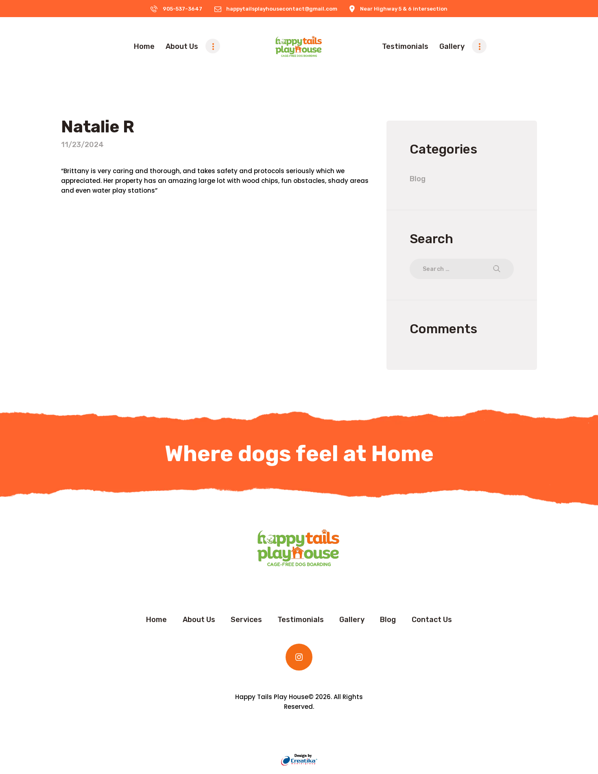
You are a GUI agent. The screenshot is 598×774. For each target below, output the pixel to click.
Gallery (351, 619)
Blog (418, 178)
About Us (199, 619)
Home (156, 619)
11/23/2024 (82, 144)
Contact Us (432, 619)
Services (246, 619)
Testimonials (300, 619)
